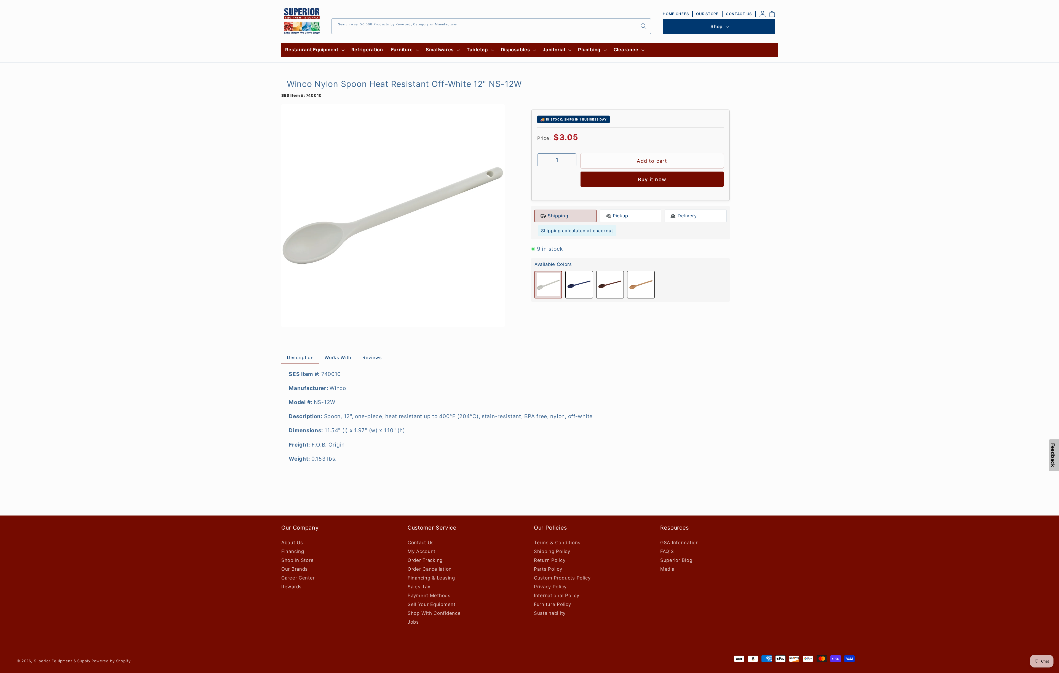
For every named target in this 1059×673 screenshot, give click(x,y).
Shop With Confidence (434, 613)
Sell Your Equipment (432, 604)
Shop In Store (297, 560)
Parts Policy (548, 569)
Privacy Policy (550, 586)
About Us (292, 542)
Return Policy (549, 560)
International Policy (556, 595)
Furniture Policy (552, 604)
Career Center (298, 578)
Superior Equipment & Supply (62, 661)
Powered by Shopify (111, 661)
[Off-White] (548, 284)
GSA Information (679, 542)
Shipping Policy (552, 551)
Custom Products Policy (562, 578)
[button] (314, 50)
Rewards (291, 586)
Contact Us (421, 542)
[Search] (643, 26)
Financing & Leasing (431, 578)
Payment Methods (429, 595)
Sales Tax (419, 586)
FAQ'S (667, 551)
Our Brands (294, 569)
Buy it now (652, 179)
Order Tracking (425, 560)
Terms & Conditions (557, 542)
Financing (292, 551)
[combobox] (491, 26)
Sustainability (550, 613)
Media (667, 569)
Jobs (413, 622)
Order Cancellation (430, 569)
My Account (421, 551)
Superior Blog (676, 560)
